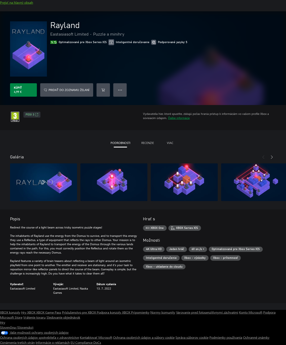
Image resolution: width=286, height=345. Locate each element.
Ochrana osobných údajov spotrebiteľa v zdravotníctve (39, 337)
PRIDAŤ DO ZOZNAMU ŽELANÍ (69, 90)
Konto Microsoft (250, 312)
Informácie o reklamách (53, 342)
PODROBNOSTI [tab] (120, 143)
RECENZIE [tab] (147, 143)
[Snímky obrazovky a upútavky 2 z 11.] (113, 182)
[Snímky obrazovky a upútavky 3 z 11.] (184, 182)
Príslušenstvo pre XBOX (79, 312)
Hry (2, 322)
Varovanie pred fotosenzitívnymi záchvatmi (207, 312)
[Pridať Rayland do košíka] (103, 90)
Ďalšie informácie (179, 118)
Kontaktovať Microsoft (96, 337)
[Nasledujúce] (272, 157)
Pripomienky (140, 312)
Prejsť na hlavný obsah (16, 2)
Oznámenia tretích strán (17, 342)
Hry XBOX (28, 312)
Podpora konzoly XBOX (114, 312)
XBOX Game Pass (48, 312)
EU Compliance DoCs (86, 342)
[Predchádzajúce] (263, 157)
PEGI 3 (30, 114)
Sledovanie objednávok (63, 317)
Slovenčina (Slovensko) (16, 327)
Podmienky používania (225, 337)
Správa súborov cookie (192, 337)
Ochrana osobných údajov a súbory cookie (144, 337)
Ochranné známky (256, 337)
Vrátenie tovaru (34, 317)
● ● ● (120, 90)
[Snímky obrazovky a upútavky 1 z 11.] (43, 182)
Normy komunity (162, 312)
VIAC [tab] (170, 143)
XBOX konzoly (10, 312)
